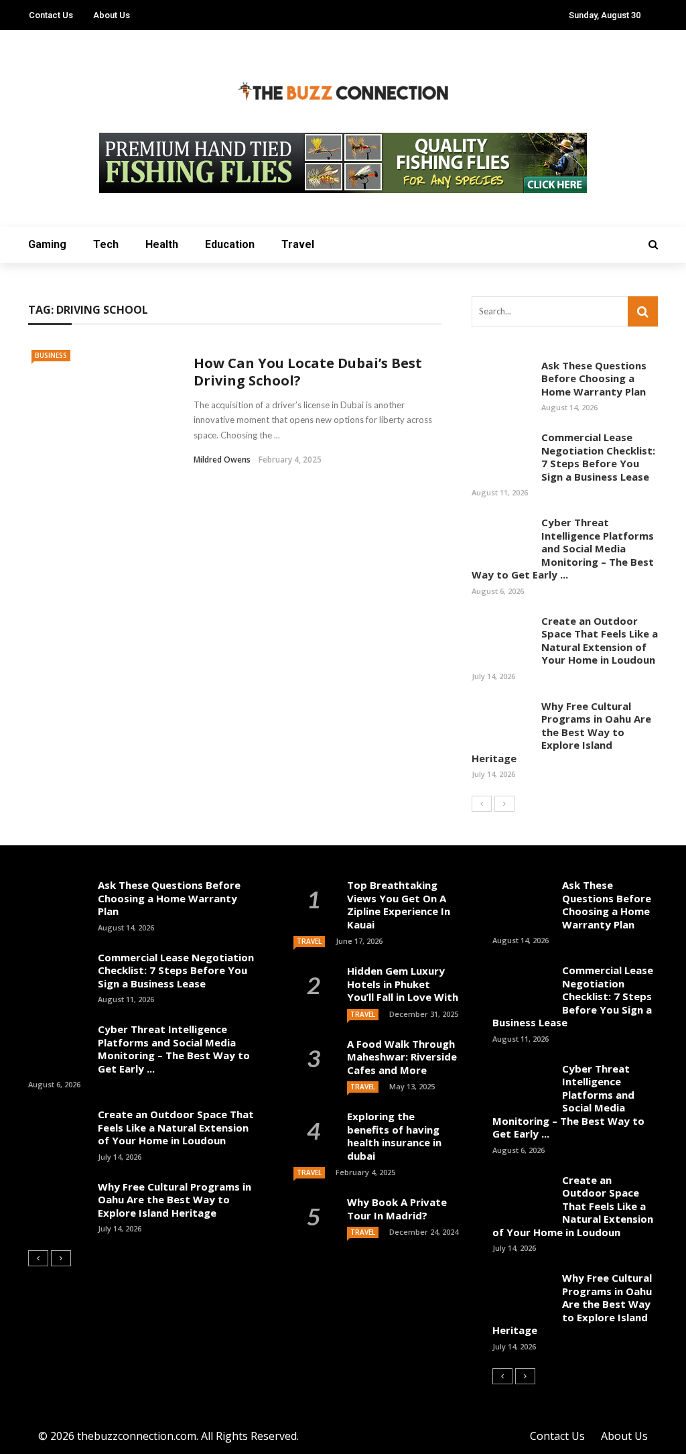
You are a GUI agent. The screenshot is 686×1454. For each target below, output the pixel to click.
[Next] (504, 804)
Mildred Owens (222, 459)
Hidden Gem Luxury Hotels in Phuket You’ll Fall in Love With (402, 984)
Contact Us (51, 15)
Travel (297, 244)
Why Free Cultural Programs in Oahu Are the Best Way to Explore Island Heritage (561, 732)
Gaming (47, 244)
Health (161, 244)
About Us (111, 15)
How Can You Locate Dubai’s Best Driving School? (308, 371)
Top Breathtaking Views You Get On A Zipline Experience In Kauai (398, 904)
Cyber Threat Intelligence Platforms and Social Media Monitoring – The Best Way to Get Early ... (563, 548)
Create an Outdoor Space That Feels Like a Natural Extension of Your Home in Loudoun (599, 640)
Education (230, 244)
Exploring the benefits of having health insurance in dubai (394, 1135)
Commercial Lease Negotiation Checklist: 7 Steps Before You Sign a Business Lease (598, 456)
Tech (106, 244)
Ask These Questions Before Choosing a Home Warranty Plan (593, 378)
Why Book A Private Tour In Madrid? (397, 1208)
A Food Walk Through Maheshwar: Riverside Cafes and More (402, 1057)
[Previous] (482, 804)
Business (51, 355)
